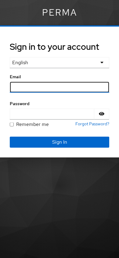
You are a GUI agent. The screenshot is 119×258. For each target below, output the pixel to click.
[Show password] (101, 114)
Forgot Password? (92, 124)
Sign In (59, 142)
